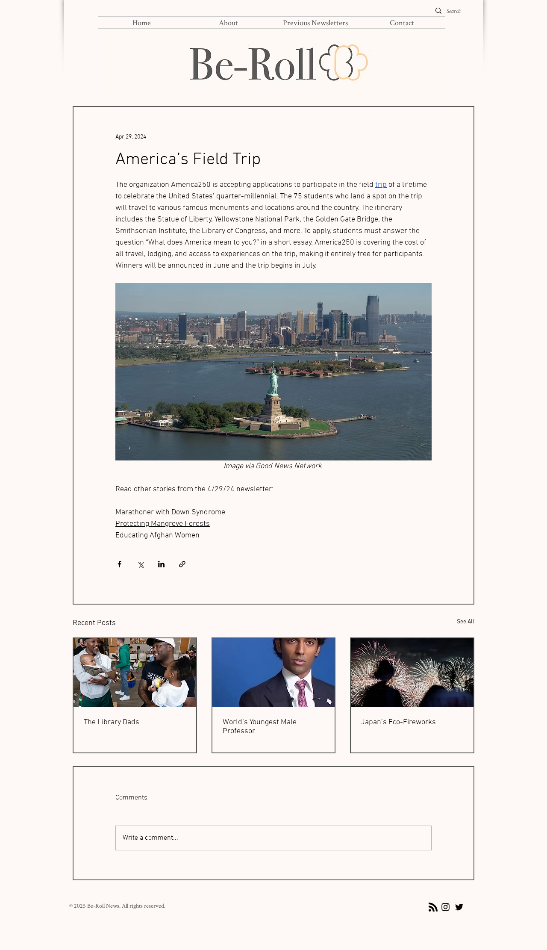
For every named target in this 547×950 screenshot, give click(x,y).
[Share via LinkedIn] (161, 564)
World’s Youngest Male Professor (260, 727)
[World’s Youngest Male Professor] (273, 672)
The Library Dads (111, 722)
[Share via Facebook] (119, 564)
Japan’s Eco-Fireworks (398, 722)
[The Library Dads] (135, 672)
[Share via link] (182, 564)
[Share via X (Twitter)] (140, 564)
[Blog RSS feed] (433, 907)
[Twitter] (459, 907)
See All (465, 621)
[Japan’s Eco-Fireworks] (412, 672)
